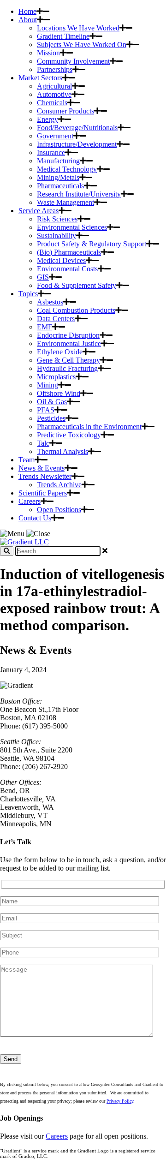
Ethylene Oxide (60, 352)
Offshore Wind (58, 393)
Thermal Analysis (62, 451)
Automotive (54, 94)
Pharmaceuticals (60, 186)
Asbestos (50, 302)
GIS (43, 277)
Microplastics (56, 377)
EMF (44, 327)
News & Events (41, 468)
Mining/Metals (58, 177)
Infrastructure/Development (77, 144)
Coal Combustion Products (76, 310)
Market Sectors (40, 78)
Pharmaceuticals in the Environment (89, 426)
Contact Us (34, 518)
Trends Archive (59, 485)
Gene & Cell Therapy (68, 360)
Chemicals (52, 103)
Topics (28, 294)
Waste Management (65, 202)
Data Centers (56, 318)
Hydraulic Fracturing (67, 368)
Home (27, 11)
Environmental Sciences (72, 227)
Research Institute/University (79, 194)
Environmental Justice (69, 343)
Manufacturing (58, 161)
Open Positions (59, 509)
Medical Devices (61, 260)
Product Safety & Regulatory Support (91, 244)
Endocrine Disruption (68, 335)
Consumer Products (65, 111)
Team (26, 460)
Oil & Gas (52, 402)
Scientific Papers (42, 493)
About (27, 20)
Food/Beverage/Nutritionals (77, 127)
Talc (43, 443)
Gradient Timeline (63, 36)
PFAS (45, 410)
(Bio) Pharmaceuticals (69, 252)
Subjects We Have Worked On (81, 44)
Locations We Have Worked (78, 28)
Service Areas (38, 211)
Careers (29, 501)
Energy (47, 119)
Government (55, 136)
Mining (47, 385)
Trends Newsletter (44, 476)
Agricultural (54, 86)
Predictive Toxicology (69, 435)
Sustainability (56, 235)
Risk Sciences (57, 219)
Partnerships (54, 69)
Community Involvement (73, 61)
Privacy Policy (120, 1101)
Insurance (51, 152)
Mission (48, 53)
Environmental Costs (67, 269)
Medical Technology (67, 169)
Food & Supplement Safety (76, 285)
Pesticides (51, 418)
